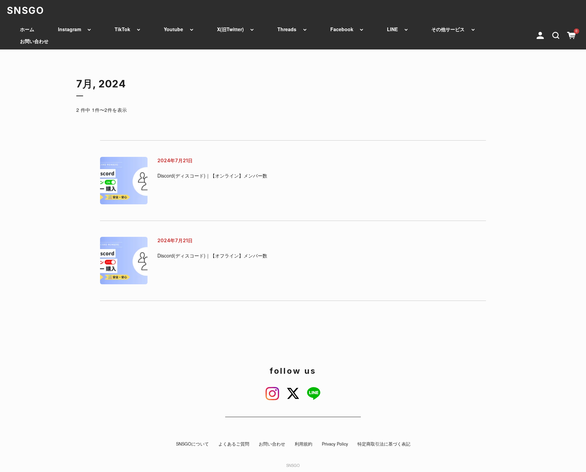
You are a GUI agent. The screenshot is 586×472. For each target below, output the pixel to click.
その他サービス (448, 29)
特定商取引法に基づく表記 (383, 444)
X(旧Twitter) (230, 29)
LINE (392, 29)
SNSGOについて (192, 444)
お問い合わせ (34, 41)
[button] (555, 34)
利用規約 (303, 444)
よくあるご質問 (233, 444)
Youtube (173, 29)
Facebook (341, 29)
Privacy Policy (335, 444)
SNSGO (25, 10)
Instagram (69, 29)
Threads (286, 29)
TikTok (122, 29)
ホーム (27, 29)
